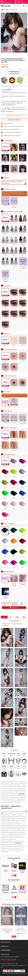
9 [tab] (21, 54)
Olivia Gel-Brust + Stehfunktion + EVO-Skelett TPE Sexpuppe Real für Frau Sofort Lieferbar (7, 929)
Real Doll (18, 843)
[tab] (4, 617)
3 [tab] (9, 54)
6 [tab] (15, 54)
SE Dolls (6, 10)
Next (26, 33)
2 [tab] (7, 54)
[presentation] (13, 875)
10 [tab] (23, 54)
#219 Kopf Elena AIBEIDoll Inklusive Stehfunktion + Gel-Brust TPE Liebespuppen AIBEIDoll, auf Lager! (21, 929)
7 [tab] (17, 54)
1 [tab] (5, 54)
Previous (2, 33)
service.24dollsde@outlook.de (8, 961)
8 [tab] (19, 54)
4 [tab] (11, 54)
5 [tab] (13, 54)
